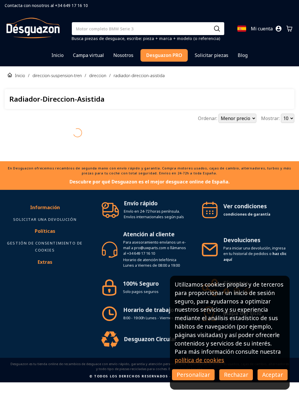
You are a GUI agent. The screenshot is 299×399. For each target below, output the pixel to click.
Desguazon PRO (164, 55)
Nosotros (123, 55)
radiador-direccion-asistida (139, 75)
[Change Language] (242, 28)
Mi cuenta (262, 28)
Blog (243, 55)
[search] (216, 28)
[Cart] (289, 28)
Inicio (57, 55)
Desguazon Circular (150, 339)
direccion (97, 75)
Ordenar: (208, 118)
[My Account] (278, 28)
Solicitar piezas (211, 55)
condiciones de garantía (246, 214)
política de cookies (199, 360)
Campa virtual (88, 55)
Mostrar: (271, 118)
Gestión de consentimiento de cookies (45, 246)
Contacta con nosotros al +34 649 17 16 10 (46, 5)
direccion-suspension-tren (57, 75)
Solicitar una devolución (45, 219)
